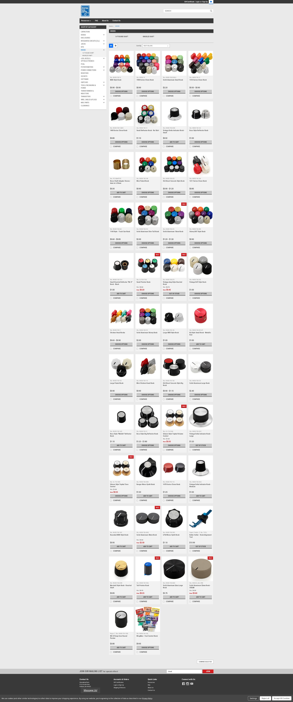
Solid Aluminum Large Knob (199, 383)
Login (198, 2)
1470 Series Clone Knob (171, 484)
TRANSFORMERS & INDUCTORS (87, 92)
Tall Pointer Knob (143, 585)
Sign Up (205, 2)
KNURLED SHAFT (87, 55)
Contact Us (116, 21)
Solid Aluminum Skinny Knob (147, 333)
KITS (82, 47)
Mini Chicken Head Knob (145, 383)
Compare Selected (205, 662)
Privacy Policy (147, 698)
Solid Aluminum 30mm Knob (147, 535)
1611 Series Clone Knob (198, 181)
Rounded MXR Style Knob (119, 535)
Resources (85, 21)
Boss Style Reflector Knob (198, 130)
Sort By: (138, 46)
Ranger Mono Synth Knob (146, 484)
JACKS (83, 44)
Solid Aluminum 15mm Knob (173, 231)
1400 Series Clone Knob (118, 130)
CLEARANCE (85, 106)
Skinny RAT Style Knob (197, 231)
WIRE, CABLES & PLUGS (89, 100)
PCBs (83, 64)
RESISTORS (84, 73)
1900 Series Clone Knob (145, 80)
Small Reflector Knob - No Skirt (148, 130)
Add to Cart (174, 142)
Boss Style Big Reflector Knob (147, 434)
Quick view (121, 74)
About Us (105, 21)
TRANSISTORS (86, 96)
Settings (253, 698)
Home (111, 26)
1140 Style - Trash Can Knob (120, 231)
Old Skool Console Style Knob (173, 181)
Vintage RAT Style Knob (197, 282)
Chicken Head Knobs (117, 333)
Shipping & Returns (119, 687)
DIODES (83, 35)
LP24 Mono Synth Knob (171, 535)
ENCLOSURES (85, 38)
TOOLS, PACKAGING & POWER (88, 86)
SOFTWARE (84, 79)
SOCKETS (84, 76)
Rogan (112, 633)
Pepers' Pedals (193, 532)
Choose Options (121, 91)
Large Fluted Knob (116, 383)
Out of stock (174, 294)
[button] (90, 690)
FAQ (96, 21)
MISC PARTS (85, 103)
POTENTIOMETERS (87, 67)
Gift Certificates (118, 682)
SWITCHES (84, 82)
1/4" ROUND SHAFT (88, 53)
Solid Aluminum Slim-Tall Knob (148, 231)
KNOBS (83, 50)
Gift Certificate (189, 2)
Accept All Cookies (282, 698)
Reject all (265, 698)
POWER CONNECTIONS (88, 70)
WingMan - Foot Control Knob (147, 636)
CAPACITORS (85, 32)
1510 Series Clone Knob (198, 80)
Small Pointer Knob (143, 282)
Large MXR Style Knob (171, 333)
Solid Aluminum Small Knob (173, 80)
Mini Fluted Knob (143, 181)
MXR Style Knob (115, 80)
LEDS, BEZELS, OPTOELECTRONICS (87, 59)
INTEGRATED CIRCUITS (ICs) (90, 41)
